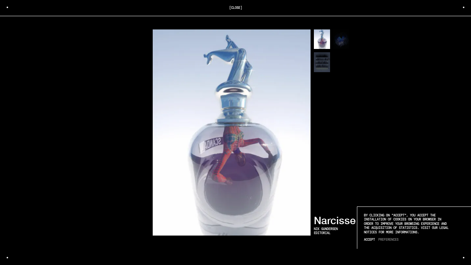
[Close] (235, 8)
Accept (369, 240)
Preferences (388, 240)
